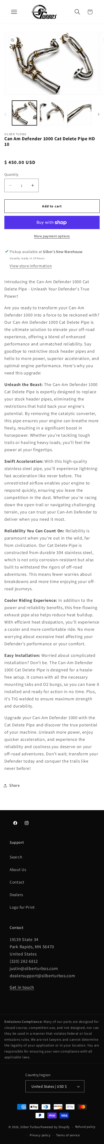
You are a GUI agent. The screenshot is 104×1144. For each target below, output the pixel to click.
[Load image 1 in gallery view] (24, 113)
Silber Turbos (30, 1127)
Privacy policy (40, 1135)
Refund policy (85, 1127)
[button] (77, 12)
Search (16, 857)
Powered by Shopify (55, 1127)
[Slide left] (5, 114)
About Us (18, 869)
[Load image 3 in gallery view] (79, 113)
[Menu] (14, 12)
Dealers (16, 894)
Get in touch (22, 987)
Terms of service (68, 1135)
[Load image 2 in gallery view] (52, 113)
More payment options (52, 236)
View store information (31, 265)
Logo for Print (22, 907)
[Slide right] (98, 114)
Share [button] (14, 785)
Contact (17, 882)
